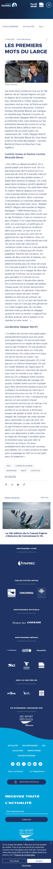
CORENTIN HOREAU (24, 466)
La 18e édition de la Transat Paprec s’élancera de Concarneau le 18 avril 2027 (26, 534)
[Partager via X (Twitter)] (12, 484)
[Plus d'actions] (46, 39)
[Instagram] (13, 764)
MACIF (23, 471)
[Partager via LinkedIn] (18, 484)
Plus (41, 26)
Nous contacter (15, 771)
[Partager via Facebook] (6, 484)
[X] (24, 764)
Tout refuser (14, 861)
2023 (8, 466)
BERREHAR (11, 471)
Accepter (39, 861)
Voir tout (44, 497)
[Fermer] (50, 844)
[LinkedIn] (35, 764)
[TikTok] (40, 764)
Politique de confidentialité (25, 855)
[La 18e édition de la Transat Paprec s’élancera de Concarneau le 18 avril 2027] (26, 515)
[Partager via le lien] (24, 484)
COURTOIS (35, 471)
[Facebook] (18, 764)
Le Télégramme (37, 771)
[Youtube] (29, 764)
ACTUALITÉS (28, 26)
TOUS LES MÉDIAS (10, 26)
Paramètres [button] (26, 865)
